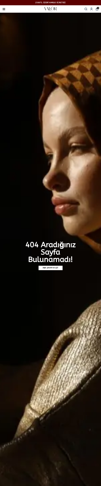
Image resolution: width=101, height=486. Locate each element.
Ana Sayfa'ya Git (50, 268)
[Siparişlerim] (91, 9)
